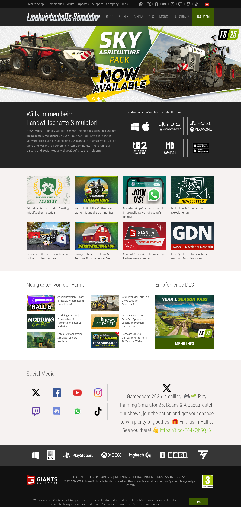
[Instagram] (173, 4)
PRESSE (182, 477)
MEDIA (138, 17)
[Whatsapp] (141, 4)
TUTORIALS (181, 17)
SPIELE (124, 17)
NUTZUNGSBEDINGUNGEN (134, 477)
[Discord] (189, 4)
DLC (151, 17)
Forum (70, 4)
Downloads (54, 4)
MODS (163, 17)
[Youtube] (164, 4)
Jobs (125, 4)
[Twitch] (180, 4)
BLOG (110, 17)
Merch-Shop (36, 4)
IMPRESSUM (165, 477)
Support (97, 4)
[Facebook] (157, 4)
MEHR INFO (184, 343)
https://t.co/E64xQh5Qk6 (185, 430)
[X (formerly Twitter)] (149, 4)
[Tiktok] (196, 4)
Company (112, 4)
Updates (83, 4)
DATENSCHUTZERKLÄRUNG (92, 477)
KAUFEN (203, 17)
